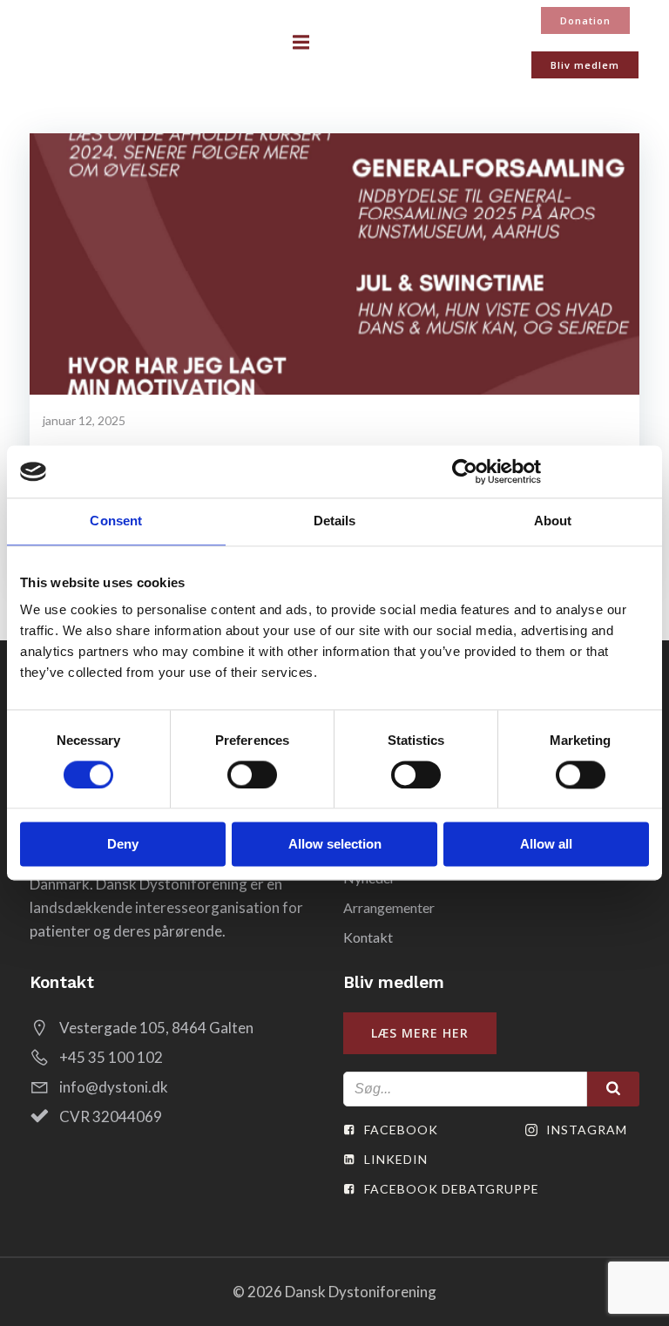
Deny (123, 844)
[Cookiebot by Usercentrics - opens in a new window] (465, 471)
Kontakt (368, 937)
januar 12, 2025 (84, 420)
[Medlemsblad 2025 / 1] (334, 262)
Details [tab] (335, 520)
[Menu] (301, 43)
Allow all (546, 844)
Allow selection (335, 844)
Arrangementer (389, 907)
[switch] (252, 773)
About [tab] (553, 520)
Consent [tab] (116, 520)
